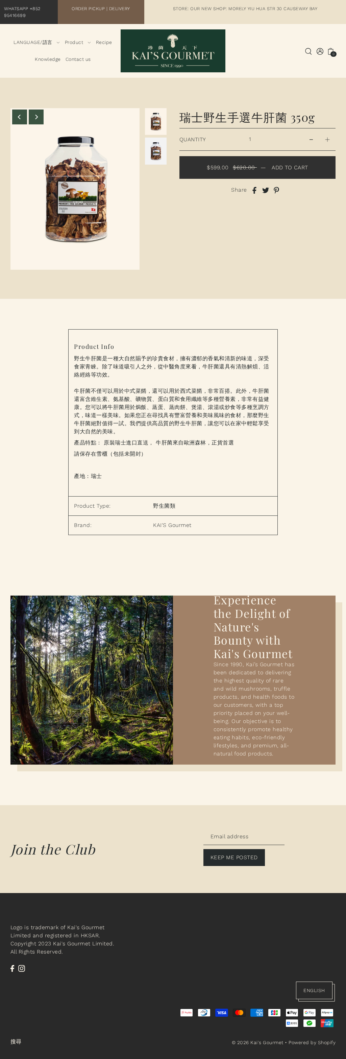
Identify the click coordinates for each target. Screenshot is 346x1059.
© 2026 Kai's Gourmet (257, 1042)
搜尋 (16, 1041)
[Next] (36, 117)
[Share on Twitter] (265, 190)
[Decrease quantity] (311, 139)
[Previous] (19, 117)
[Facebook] (12, 968)
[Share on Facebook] (254, 190)
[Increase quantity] (327, 139)
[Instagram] (21, 968)
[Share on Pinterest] (276, 190)
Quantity (192, 139)
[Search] (309, 51)
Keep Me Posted (234, 857)
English (314, 990)
